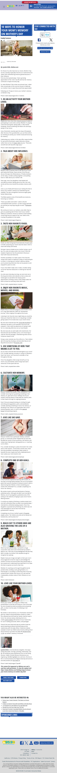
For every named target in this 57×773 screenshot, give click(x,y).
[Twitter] (18, 6)
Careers (53, 761)
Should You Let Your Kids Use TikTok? (13, 707)
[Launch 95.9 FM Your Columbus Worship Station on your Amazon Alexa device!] (45, 35)
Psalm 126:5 (17, 143)
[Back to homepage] (10, 6)
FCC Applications (35, 761)
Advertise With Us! (45, 51)
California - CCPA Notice (11, 758)
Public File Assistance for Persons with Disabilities (16, 761)
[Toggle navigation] (4, 6)
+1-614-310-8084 (36, 750)
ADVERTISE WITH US (30, 2)
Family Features (6, 38)
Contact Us (34, 753)
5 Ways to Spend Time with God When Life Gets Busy (17, 704)
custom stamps (9, 620)
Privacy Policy (22, 758)
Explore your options (44, 48)
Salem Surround (45, 761)
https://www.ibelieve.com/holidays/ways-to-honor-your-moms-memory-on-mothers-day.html (16, 671)
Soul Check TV (16, 660)
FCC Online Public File (48, 758)
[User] (19, 6)
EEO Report (38, 758)
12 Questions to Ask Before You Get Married (15, 705)
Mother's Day (7, 680)
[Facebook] (16, 6)
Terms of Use (30, 758)
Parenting (23, 677)
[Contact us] (21, 6)
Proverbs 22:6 (18, 343)
